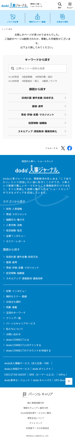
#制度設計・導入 (30, 81)
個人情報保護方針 (35, 402)
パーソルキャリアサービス (20, 323)
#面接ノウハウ (49, 81)
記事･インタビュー (16, 291)
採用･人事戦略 (14, 208)
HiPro (62, 374)
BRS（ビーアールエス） (42, 374)
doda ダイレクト (41, 368)
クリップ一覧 (13, 318)
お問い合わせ (13, 334)
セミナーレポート (16, 241)
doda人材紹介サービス (17, 368)
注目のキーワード (16, 312)
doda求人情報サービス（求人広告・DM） (27, 363)
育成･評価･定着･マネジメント (37, 114)
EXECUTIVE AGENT (15, 374)
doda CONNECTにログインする (23, 345)
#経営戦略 (27, 76)
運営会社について (35, 418)
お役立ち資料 (13, 301)
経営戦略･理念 (14, 230)
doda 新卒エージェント (17, 380)
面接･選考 (37, 106)
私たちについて (14, 329)
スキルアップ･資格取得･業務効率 (24, 278)
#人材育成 (14, 76)
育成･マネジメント (16, 214)
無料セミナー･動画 (16, 296)
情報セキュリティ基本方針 (35, 407)
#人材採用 (14, 81)
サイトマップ (35, 423)
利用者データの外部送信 (37, 428)
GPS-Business (62, 380)
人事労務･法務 (14, 225)
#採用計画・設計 (43, 76)
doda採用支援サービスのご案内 (36, 413)
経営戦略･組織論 (37, 123)
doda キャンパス (42, 380)
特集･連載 (11, 307)
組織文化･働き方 (15, 219)
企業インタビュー (16, 236)
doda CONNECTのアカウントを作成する (28, 350)
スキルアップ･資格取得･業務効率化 (37, 131)
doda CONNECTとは (17, 339)
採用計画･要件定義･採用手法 (37, 97)
